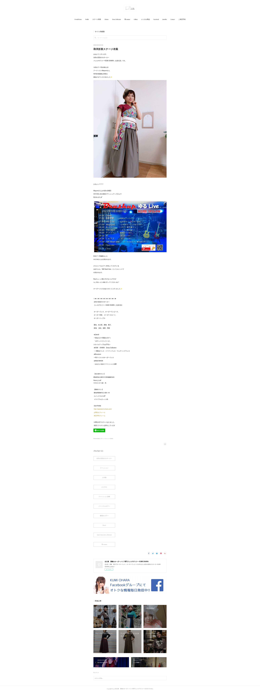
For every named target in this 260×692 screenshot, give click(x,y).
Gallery (136, 19)
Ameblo (164, 19)
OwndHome (78, 19)
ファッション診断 (104, 496)
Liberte (106, 19)
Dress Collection (116, 19)
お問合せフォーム (99, 412)
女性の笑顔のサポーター (104, 458)
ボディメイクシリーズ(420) (106, 438)
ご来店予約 (182, 19)
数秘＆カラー (104, 516)
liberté (104, 525)
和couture (127, 19)
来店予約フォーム (99, 416)
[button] (78, 19)
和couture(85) (96, 438)
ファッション (104, 468)
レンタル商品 (145, 19)
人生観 (104, 477)
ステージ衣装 (96, 19)
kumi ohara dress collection (104, 535)
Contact (172, 19)
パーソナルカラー (104, 506)
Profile (87, 19)
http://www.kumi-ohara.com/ (103, 409)
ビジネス (104, 487)
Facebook (156, 19)
